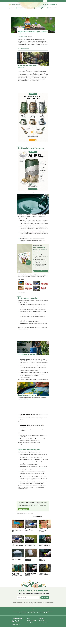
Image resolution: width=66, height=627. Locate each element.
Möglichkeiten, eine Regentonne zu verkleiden (28, 288)
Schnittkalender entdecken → (23, 509)
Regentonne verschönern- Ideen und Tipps (28, 283)
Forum (12, 7)
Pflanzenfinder (28, 7)
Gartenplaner (20, 7)
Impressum (41, 618)
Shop (44, 7)
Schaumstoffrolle (43, 468)
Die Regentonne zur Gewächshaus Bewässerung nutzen (17, 574)
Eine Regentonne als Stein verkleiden (44, 283)
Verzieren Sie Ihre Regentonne (26, 414)
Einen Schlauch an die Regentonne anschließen (44, 559)
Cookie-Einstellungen (43, 622)
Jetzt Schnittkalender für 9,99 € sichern (40, 271)
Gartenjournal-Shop (31, 620)
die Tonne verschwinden (37, 232)
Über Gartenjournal (52, 7)
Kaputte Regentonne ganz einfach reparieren (30, 559)
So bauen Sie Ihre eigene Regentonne (30, 544)
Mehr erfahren (46, 612)
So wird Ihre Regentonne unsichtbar (43, 288)
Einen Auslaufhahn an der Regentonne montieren (30, 574)
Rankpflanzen (38, 438)
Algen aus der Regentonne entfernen (44, 573)
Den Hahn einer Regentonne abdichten (44, 544)
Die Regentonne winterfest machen (16, 558)
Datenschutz (42, 620)
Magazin (37, 7)
